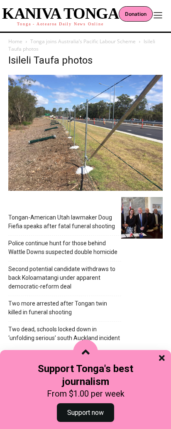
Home (15, 41)
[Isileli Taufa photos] (85, 188)
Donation (136, 14)
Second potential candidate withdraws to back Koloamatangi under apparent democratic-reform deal (61, 278)
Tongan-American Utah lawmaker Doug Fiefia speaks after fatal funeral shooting (61, 221)
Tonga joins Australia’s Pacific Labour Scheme (83, 41)
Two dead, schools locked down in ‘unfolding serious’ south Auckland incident (64, 333)
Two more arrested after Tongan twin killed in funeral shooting (57, 308)
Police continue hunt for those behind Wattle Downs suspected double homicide (62, 247)
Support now (85, 413)
